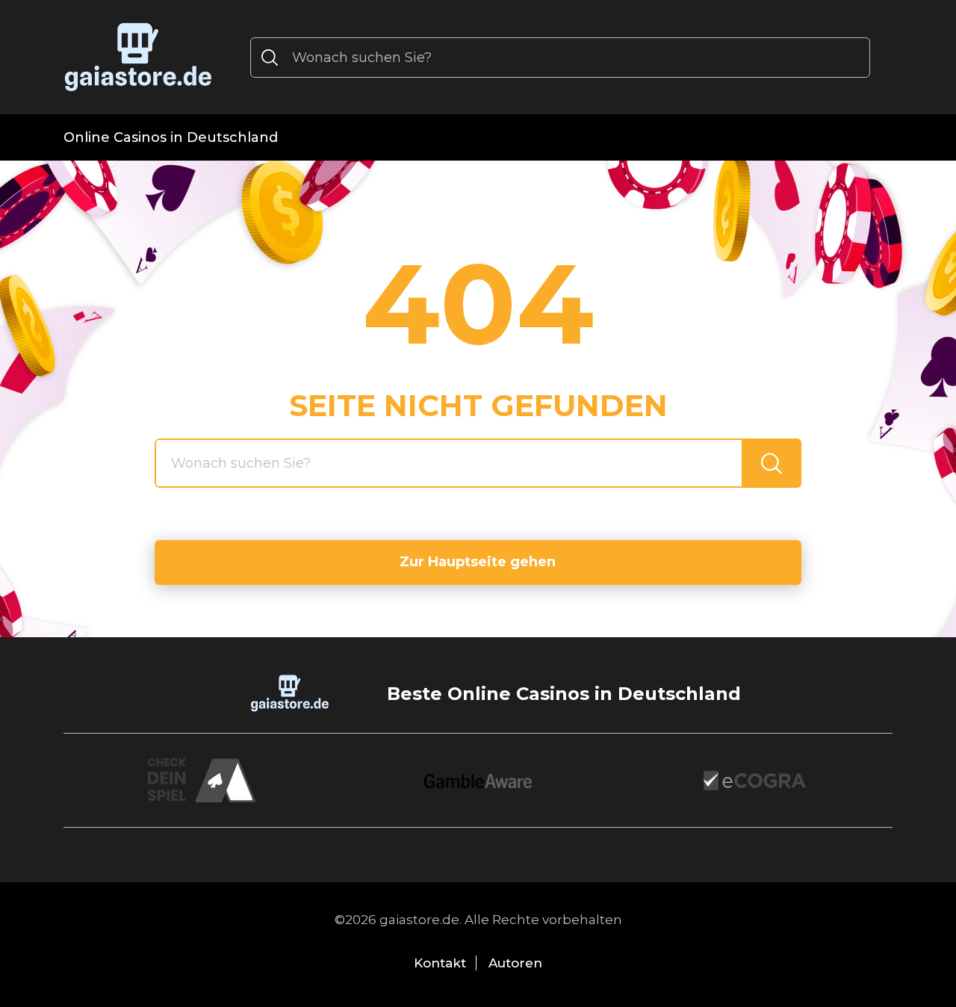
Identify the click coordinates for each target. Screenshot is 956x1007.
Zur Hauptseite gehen (478, 562)
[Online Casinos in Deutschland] (138, 57)
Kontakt (440, 962)
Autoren (515, 962)
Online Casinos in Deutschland (170, 137)
